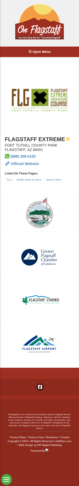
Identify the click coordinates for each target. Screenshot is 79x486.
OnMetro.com (63, 441)
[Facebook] (40, 387)
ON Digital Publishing (49, 444)
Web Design (26, 444)
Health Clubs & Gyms (28, 179)
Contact (64, 437)
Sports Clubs (53, 179)
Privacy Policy (18, 437)
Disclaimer (52, 437)
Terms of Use (36, 437)
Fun (9, 179)
